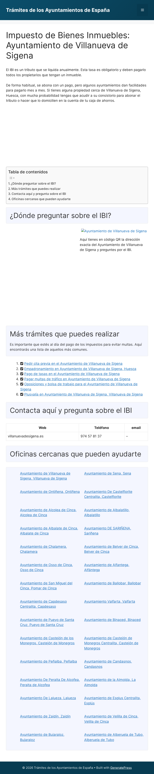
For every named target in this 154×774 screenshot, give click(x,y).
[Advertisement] (77, 136)
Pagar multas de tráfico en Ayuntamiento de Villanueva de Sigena (77, 379)
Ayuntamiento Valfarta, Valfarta (109, 601)
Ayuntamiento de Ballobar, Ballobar (112, 583)
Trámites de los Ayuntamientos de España (58, 10)
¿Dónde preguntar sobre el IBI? (33, 183)
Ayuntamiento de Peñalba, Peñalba (48, 661)
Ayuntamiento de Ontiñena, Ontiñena (50, 492)
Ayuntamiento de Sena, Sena (107, 473)
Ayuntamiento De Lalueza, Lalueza (48, 698)
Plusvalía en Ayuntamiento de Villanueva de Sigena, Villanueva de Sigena (83, 394)
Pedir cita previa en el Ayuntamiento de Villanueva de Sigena (73, 364)
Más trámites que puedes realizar (36, 189)
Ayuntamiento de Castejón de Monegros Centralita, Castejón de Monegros (111, 643)
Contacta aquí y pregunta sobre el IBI (39, 194)
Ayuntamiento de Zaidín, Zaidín (45, 716)
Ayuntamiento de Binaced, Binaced (112, 620)
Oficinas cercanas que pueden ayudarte (41, 199)
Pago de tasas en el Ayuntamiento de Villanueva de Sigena (72, 374)
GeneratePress (121, 768)
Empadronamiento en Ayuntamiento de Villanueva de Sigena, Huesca (80, 369)
